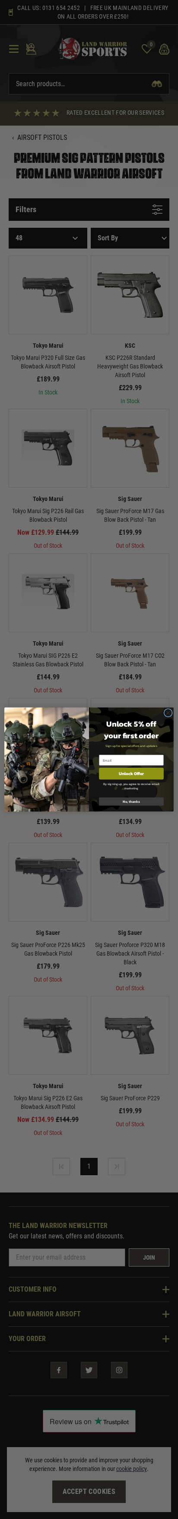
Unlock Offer (131, 773)
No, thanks (131, 801)
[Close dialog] (168, 713)
